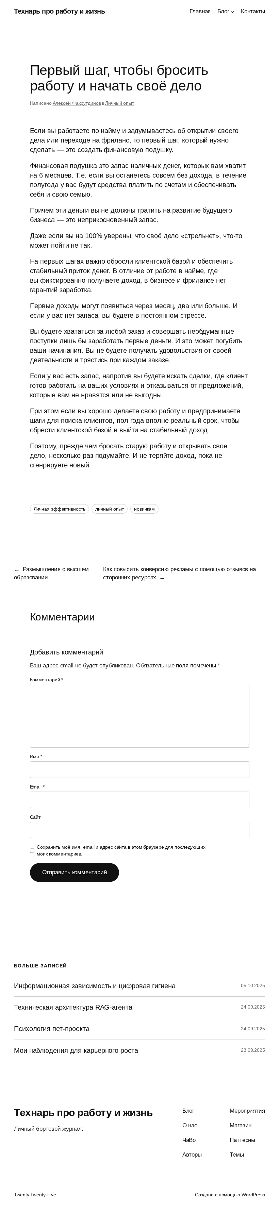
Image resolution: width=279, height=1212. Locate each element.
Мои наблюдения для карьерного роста (76, 1050)
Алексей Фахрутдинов (77, 103)
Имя (36, 756)
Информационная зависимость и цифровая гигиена (95, 986)
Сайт (35, 817)
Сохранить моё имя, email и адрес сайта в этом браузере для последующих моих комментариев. (121, 850)
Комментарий (46, 679)
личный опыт (109, 509)
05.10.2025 (253, 985)
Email (37, 787)
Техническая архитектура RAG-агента (73, 1007)
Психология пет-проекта (51, 1028)
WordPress (253, 1194)
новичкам (144, 509)
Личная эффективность (59, 509)
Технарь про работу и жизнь (59, 11)
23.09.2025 (253, 1050)
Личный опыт (119, 103)
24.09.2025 (253, 1007)
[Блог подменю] (232, 11)
